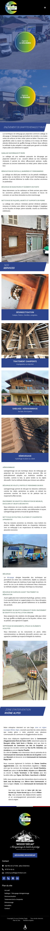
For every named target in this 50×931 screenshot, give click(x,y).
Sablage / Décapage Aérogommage (16, 893)
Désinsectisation (10, 896)
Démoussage (8, 902)
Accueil (7, 890)
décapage (10, 577)
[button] (45, 7)
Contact (7, 908)
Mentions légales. (28, 920)
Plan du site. (16, 920)
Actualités (7, 905)
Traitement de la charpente (13, 899)
